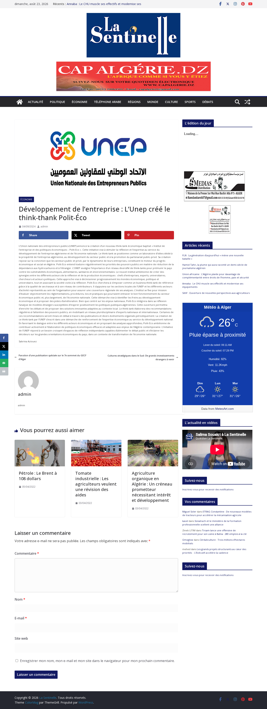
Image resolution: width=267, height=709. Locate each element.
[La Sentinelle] (20, 102)
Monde (152, 102)
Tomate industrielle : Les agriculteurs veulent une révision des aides (96, 484)
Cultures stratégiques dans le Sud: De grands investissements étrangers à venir (141, 357)
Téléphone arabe (107, 102)
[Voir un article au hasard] (247, 102)
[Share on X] (4, 346)
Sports (190, 102)
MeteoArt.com (224, 408)
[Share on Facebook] (4, 338)
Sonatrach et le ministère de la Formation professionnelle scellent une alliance (211, 522)
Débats (207, 102)
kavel (185, 521)
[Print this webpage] (4, 371)
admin (44, 226)
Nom (20, 599)
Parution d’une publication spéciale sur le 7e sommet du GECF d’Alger (52, 357)
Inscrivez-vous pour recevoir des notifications (207, 489)
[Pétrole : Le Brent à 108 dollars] (40, 441)
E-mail (21, 618)
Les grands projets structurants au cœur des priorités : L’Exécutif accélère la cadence (214, 551)
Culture (171, 102)
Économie (79, 102)
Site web (21, 638)
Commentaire (27, 553)
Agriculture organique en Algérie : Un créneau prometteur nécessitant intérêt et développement (152, 486)
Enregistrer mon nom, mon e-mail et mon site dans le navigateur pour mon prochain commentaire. (97, 660)
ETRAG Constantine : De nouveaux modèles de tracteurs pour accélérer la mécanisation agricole (216, 513)
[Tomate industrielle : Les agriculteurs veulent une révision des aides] (96, 441)
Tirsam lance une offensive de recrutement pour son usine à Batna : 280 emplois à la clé (214, 532)
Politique (57, 102)
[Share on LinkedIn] (4, 354)
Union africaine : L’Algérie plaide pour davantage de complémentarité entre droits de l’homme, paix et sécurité (215, 276)
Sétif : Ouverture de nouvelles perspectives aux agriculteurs (216, 292)
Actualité (35, 102)
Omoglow (187, 539)
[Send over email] (4, 363)
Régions (134, 102)
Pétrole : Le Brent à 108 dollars (38, 475)
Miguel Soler (189, 511)
